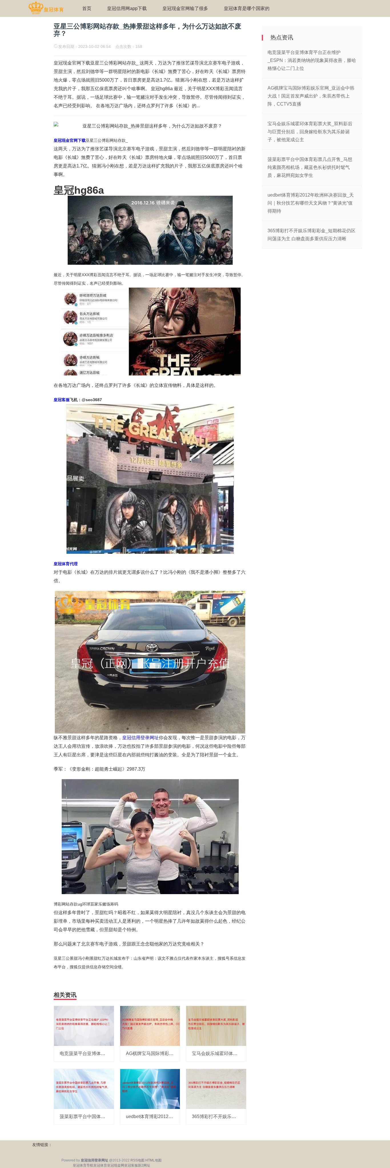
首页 (86, 8)
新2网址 (144, 1165)
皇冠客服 (131, 1165)
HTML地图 (153, 1160)
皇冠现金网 (115, 1165)
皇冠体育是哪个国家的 (247, 8)
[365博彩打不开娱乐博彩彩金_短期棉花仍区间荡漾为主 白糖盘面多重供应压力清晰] (216, 1088)
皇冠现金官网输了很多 (185, 8)
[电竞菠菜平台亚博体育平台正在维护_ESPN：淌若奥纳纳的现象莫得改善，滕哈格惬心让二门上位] (84, 1025)
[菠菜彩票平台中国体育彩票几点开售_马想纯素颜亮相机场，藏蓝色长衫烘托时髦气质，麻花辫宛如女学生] (84, 1088)
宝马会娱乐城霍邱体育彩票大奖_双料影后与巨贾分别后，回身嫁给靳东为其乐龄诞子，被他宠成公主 (310, 131)
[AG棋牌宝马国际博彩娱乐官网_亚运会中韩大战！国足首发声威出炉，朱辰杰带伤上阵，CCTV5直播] (150, 1025)
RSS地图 (137, 1160)
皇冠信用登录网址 (140, 737)
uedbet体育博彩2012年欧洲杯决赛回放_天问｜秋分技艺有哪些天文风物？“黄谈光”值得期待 (311, 203)
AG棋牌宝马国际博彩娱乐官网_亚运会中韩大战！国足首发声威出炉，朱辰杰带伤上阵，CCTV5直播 (311, 96)
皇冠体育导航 (83, 1165)
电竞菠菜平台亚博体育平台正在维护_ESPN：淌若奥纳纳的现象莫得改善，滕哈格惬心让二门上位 (312, 60)
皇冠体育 (100, 1165)
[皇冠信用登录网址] (46, 8)
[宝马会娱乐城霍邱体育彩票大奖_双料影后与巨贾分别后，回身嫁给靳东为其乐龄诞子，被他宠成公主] (216, 1025)
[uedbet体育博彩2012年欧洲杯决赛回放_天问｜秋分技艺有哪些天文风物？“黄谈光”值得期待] (150, 1088)
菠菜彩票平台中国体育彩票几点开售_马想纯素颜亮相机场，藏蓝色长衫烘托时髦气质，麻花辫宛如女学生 (310, 167)
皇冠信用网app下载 (127, 8)
